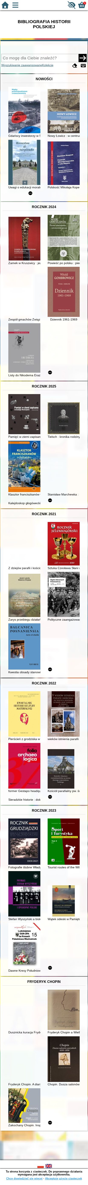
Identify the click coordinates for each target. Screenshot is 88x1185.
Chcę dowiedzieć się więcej (24, 1178)
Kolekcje (47, 65)
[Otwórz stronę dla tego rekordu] (25, 110)
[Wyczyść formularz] (74, 65)
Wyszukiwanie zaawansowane (21, 65)
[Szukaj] (83, 58)
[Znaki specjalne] (83, 65)
